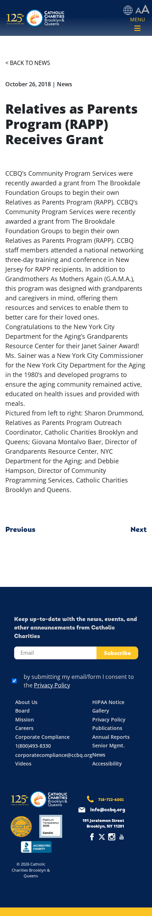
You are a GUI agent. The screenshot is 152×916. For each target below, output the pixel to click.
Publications (107, 728)
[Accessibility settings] (142, 9)
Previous (20, 530)
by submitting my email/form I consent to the (79, 681)
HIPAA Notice (108, 702)
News (98, 754)
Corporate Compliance (42, 737)
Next (138, 530)
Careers (24, 728)
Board (22, 710)
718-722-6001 (111, 800)
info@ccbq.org (107, 810)
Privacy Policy (52, 685)
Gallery (100, 710)
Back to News (30, 63)
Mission (24, 719)
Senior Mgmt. (108, 745)
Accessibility (107, 763)
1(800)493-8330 (33, 745)
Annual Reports (111, 737)
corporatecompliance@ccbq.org (53, 755)
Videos (23, 763)
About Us (26, 702)
